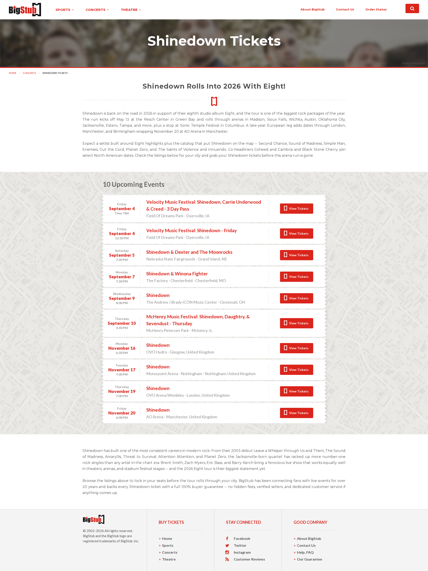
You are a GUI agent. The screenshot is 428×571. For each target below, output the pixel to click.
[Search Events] (412, 8)
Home (12, 72)
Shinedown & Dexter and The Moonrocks (189, 252)
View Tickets (299, 208)
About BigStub (312, 9)
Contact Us (306, 545)
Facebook (242, 538)
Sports (167, 545)
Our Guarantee (309, 559)
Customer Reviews (249, 559)
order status (376, 9)
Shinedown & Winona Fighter (177, 273)
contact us (345, 9)
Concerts (29, 72)
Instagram (242, 552)
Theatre (169, 559)
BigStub (89, 536)
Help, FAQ (305, 552)
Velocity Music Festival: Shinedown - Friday (191, 230)
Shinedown (158, 295)
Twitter (240, 545)
